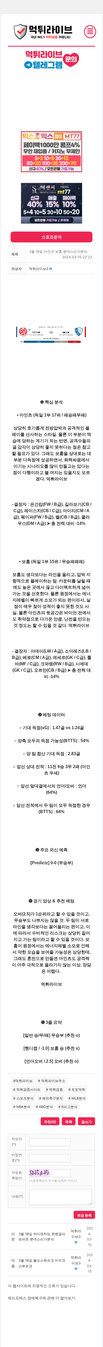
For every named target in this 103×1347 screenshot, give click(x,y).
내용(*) (17, 1196)
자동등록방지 (17, 1175)
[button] (38, 269)
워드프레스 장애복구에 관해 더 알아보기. (42, 1298)
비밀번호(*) (17, 1157)
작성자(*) (17, 1141)
